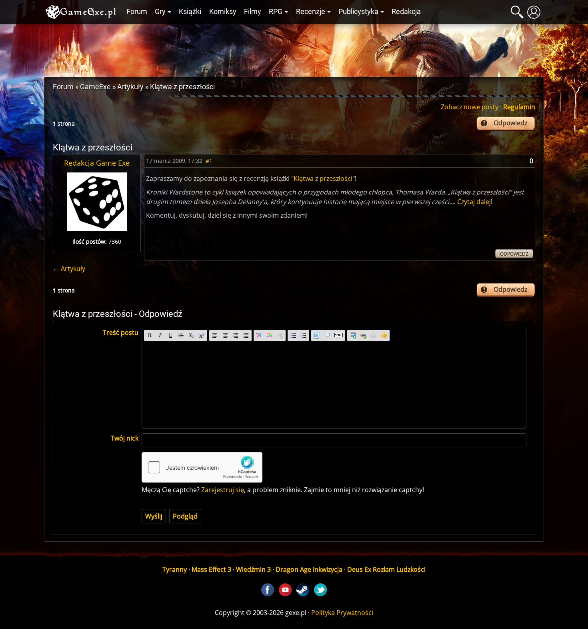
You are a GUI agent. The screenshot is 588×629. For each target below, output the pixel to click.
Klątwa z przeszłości (323, 178)
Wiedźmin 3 (253, 569)
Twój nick (124, 438)
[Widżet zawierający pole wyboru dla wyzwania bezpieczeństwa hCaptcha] (202, 467)
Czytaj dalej (474, 201)
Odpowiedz (510, 122)
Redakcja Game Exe (97, 163)
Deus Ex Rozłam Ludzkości (386, 569)
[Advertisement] (294, 48)
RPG (275, 12)
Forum (136, 12)
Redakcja (406, 12)
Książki (190, 12)
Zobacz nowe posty (469, 106)
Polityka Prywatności (342, 612)
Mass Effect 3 (211, 569)
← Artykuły (69, 268)
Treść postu (120, 332)
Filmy (252, 12)
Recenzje (310, 12)
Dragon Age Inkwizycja (309, 569)
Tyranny (174, 569)
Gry (160, 12)
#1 (209, 160)
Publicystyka (358, 12)
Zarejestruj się (222, 489)
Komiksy (222, 12)
